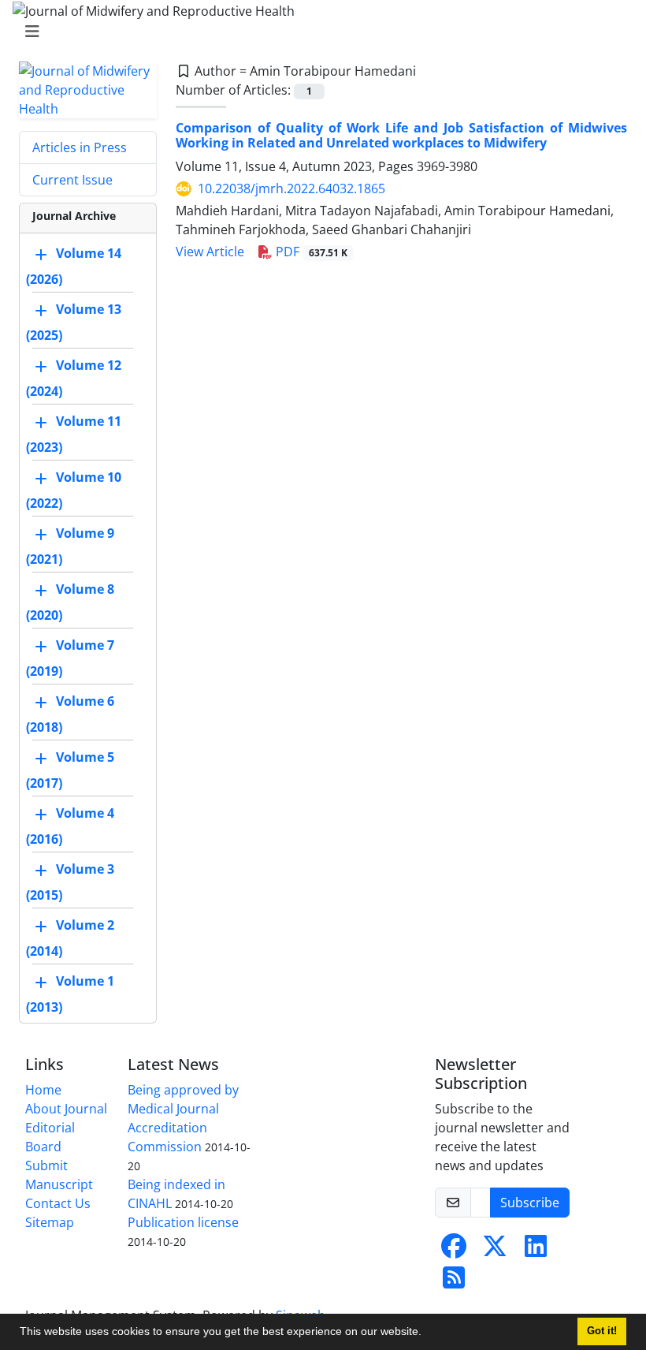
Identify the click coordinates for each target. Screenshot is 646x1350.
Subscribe (529, 1202)
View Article (210, 251)
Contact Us (58, 1203)
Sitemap (49, 1222)
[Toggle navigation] (318, 32)
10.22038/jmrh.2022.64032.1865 (291, 188)
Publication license (183, 1222)
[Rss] (454, 1282)
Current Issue (72, 179)
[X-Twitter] (495, 1250)
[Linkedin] (536, 1250)
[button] (427, 1333)
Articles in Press (79, 147)
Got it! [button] (602, 1331)
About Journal (66, 1108)
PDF (310, 251)
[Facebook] (454, 1250)
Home (43, 1089)
